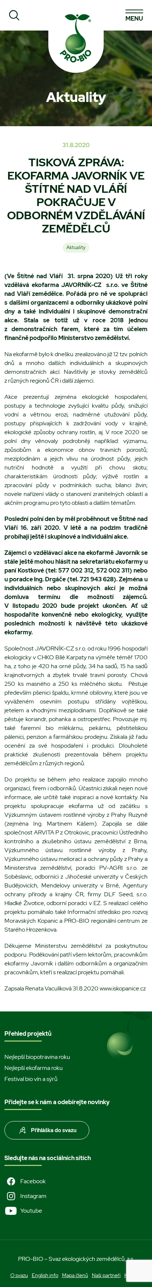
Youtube (31, 1211)
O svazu (19, 1275)
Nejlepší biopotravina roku (37, 1057)
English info (45, 1275)
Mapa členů (75, 1275)
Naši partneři (106, 1275)
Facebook (33, 1181)
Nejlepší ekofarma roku (33, 1068)
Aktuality (76, 247)
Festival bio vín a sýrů (31, 1079)
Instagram (33, 1196)
